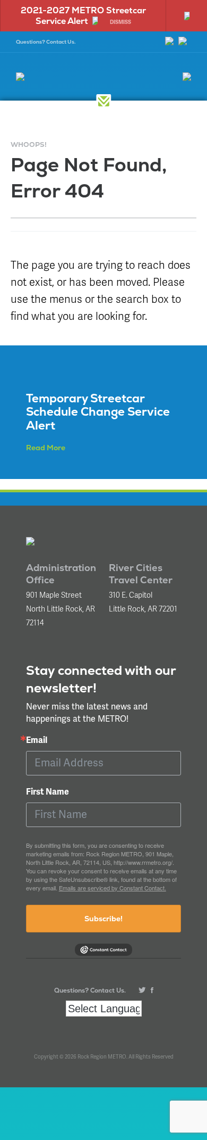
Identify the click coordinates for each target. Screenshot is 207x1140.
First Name (47, 792)
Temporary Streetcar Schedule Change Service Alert (98, 412)
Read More (45, 447)
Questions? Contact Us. (46, 42)
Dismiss (120, 22)
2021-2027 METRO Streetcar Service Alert (83, 16)
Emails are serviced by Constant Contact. (112, 887)
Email (36, 740)
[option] (83, 15)
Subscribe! (103, 918)
